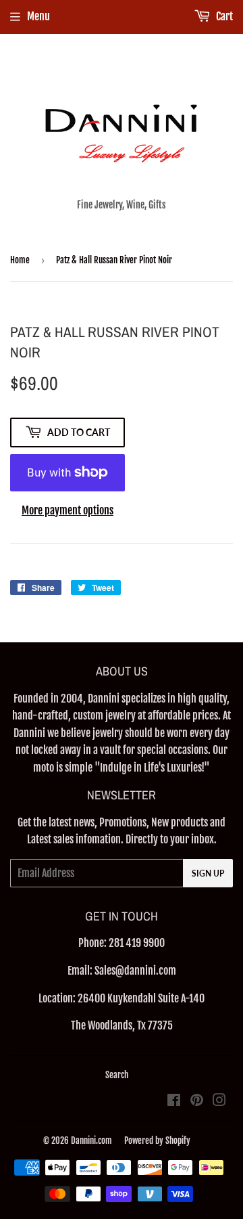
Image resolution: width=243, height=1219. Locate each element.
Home (20, 259)
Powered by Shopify (157, 1140)
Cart (223, 16)
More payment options (67, 510)
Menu (38, 16)
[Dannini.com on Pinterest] (197, 1101)
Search (116, 1074)
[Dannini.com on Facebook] (174, 1101)
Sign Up (208, 873)
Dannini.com (91, 1140)
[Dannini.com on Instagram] (219, 1101)
